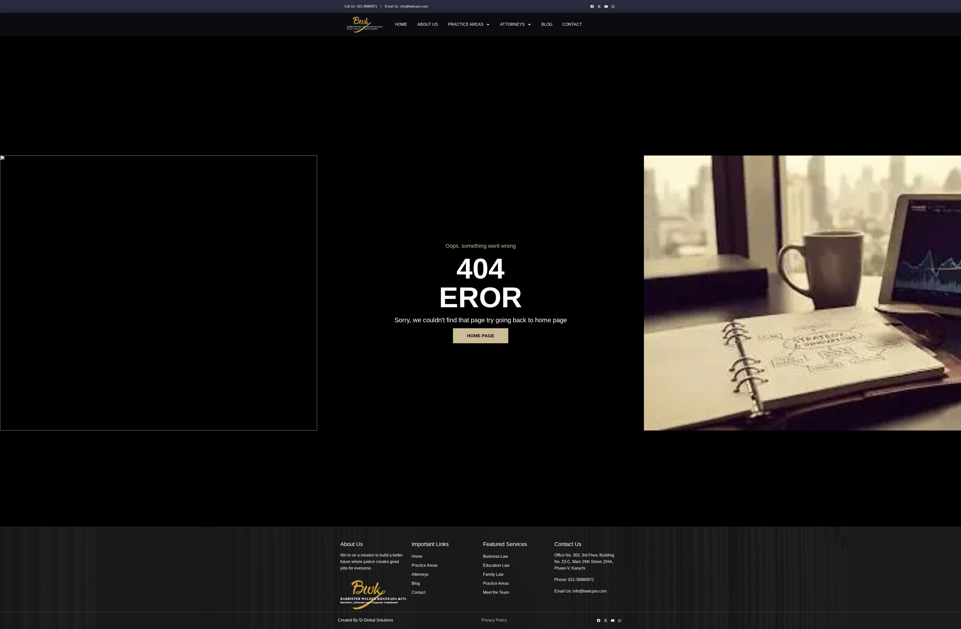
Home (401, 24)
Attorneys (512, 24)
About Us (427, 24)
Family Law (493, 574)
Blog (546, 24)
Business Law (495, 556)
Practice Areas (466, 24)
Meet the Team (496, 592)
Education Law (496, 565)
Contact (572, 24)
